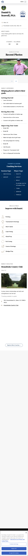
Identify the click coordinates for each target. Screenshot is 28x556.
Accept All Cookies (14, 553)
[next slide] (16, 81)
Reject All (14, 548)
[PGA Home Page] (2, 1)
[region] (14, 543)
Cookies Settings (14, 544)
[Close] (26, 532)
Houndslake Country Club (11, 305)
